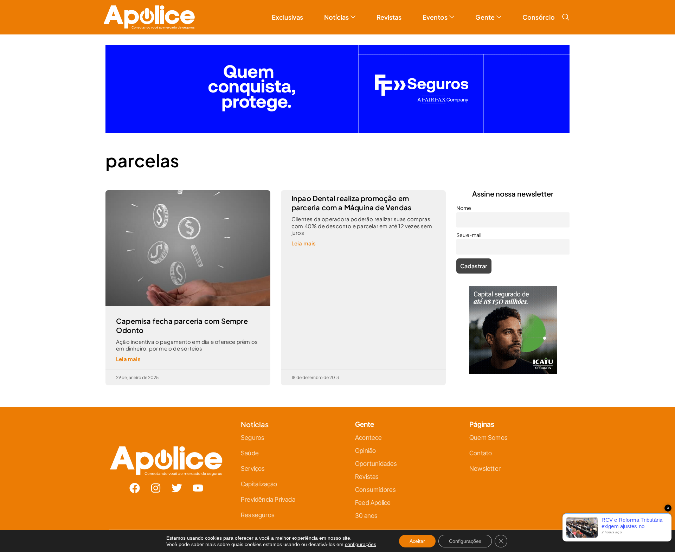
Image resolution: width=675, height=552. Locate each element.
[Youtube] (198, 488)
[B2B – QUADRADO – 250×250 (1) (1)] (513, 372)
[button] (566, 17)
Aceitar (417, 541)
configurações (360, 544)
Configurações (465, 541)
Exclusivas (287, 17)
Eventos (435, 17)
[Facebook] (134, 488)
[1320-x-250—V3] (337, 130)
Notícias (336, 17)
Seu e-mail (468, 235)
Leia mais (128, 358)
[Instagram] (155, 488)
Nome (463, 208)
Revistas (389, 17)
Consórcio (538, 17)
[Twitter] (177, 488)
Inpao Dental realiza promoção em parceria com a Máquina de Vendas (351, 203)
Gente (485, 17)
